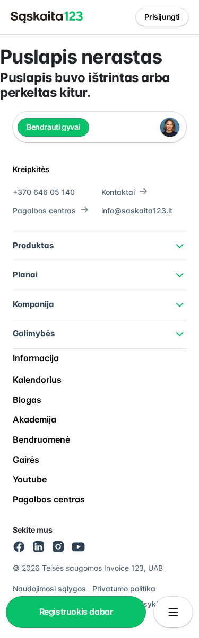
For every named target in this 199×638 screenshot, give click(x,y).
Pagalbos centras (44, 210)
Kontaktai (118, 191)
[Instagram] (58, 547)
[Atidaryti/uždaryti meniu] (173, 612)
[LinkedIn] (39, 547)
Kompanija (33, 304)
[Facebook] (19, 547)
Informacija (36, 358)
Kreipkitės (31, 169)
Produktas (33, 245)
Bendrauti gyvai (53, 126)
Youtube (30, 479)
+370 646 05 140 (44, 191)
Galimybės (34, 333)
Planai (25, 274)
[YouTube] (78, 547)
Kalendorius (37, 379)
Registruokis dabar (76, 611)
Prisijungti (162, 16)
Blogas (27, 399)
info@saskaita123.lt (136, 210)
